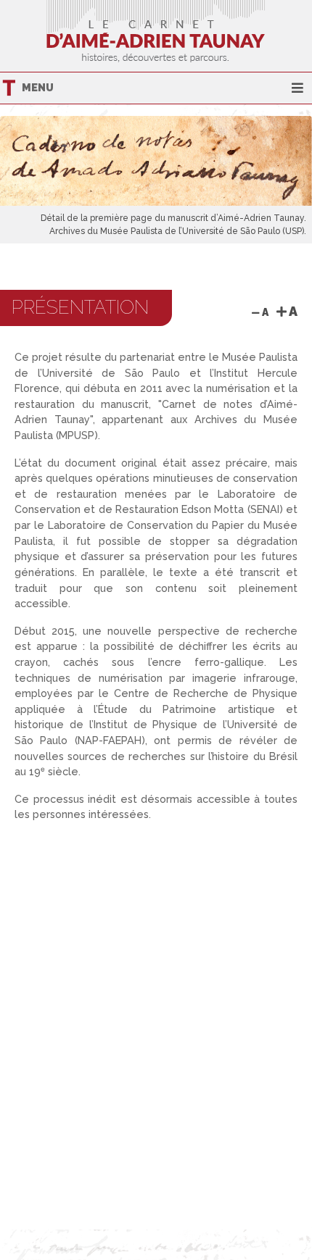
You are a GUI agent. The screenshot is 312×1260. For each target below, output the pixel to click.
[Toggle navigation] (297, 88)
